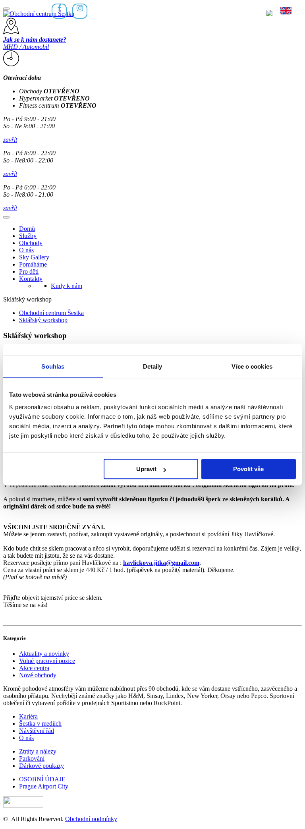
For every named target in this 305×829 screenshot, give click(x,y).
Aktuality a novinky (44, 653)
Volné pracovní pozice (47, 660)
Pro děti (29, 271)
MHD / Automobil (34, 43)
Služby (28, 235)
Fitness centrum (58, 105)
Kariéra (28, 716)
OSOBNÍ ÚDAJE (42, 779)
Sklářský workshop (43, 320)
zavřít (10, 139)
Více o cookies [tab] (252, 366)
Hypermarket (54, 98)
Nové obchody (37, 675)
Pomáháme (33, 264)
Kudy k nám (66, 285)
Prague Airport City (43, 786)
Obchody (49, 91)
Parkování (31, 758)
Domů (27, 228)
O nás (26, 250)
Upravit (146, 469)
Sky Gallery (34, 257)
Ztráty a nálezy (37, 751)
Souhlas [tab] (52, 366)
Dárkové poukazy (41, 765)
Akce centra (34, 668)
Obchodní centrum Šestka (51, 312)
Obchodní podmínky (91, 818)
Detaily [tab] (152, 366)
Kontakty (30, 278)
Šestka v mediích (40, 723)
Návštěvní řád (36, 730)
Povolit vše (248, 469)
